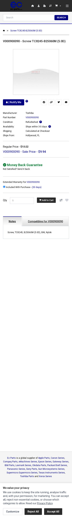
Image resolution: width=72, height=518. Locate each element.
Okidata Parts (39, 465)
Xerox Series (45, 476)
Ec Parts (11, 458)
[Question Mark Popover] (26, 101)
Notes (12, 221)
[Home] (16, 6)
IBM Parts (9, 465)
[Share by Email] (66, 102)
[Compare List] (51, 6)
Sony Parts (31, 469)
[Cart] (58, 6)
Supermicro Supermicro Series (22, 472)
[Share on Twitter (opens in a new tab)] (59, 102)
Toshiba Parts (27, 476)
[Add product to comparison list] (61, 200)
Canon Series (57, 458)
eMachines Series (28, 461)
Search (61, 17)
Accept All (53, 511)
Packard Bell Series (57, 465)
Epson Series (45, 461)
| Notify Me (14, 102)
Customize (12, 511)
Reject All (33, 511)
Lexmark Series (23, 465)
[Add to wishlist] (67, 200)
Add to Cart (47, 200)
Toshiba (30, 113)
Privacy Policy (45, 503)
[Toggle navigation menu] (67, 6)
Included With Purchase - (23, 187)
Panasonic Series (16, 469)
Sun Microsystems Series (51, 469)
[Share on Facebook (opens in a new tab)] (44, 102)
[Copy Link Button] (51, 102)
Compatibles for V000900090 (45, 221)
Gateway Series (60, 461)
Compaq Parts (10, 461)
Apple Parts (44, 458)
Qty (5, 200)
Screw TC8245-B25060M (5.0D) (26, 30)
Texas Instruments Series (52, 472)
